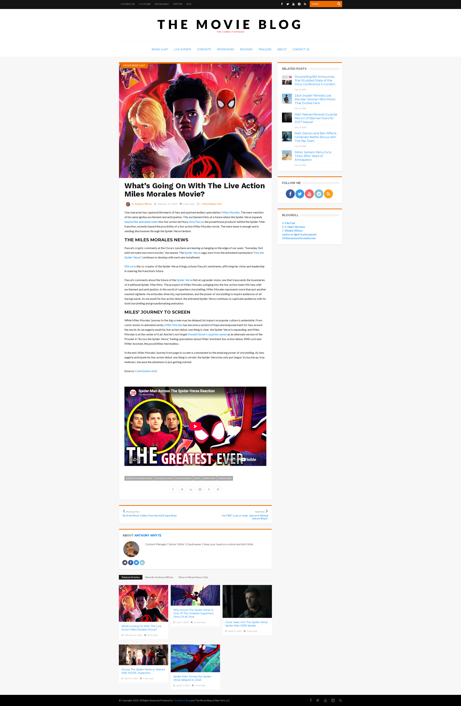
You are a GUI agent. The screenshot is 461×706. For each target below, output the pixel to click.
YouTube (145, 4)
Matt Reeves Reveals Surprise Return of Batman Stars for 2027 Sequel (316, 118)
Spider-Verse (192, 252)
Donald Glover (164, 478)
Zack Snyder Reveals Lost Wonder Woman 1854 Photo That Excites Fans (315, 99)
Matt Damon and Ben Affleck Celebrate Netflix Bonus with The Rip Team (316, 137)
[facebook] (173, 489)
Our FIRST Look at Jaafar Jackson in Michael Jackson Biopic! (245, 515)
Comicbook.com (145, 371)
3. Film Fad (288, 223)
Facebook (128, 4)
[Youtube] (323, 700)
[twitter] (182, 489)
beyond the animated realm (141, 221)
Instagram (162, 4)
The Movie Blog (230, 24)
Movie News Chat (134, 65)
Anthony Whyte (143, 203)
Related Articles (131, 577)
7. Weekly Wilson (292, 230)
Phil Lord (129, 266)
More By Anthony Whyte (159, 577)
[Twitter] (316, 700)
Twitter (178, 4)
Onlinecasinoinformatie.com (299, 238)
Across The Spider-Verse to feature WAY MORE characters (143, 671)
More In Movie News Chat (193, 577)
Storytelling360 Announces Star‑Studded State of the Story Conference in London (315, 80)
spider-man (209, 478)
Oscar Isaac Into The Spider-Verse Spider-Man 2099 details (246, 624)
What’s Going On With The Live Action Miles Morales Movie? (141, 628)
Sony (197, 478)
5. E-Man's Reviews (293, 226)
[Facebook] (309, 700)
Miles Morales (231, 212)
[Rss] (338, 700)
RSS (189, 4)
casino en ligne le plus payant (299, 234)
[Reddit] (331, 700)
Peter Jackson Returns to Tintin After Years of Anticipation (313, 156)
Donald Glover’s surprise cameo (207, 334)
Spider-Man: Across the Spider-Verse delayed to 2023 (192, 678)
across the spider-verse (139, 478)
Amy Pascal (196, 221)
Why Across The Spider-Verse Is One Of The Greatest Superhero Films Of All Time (193, 613)
